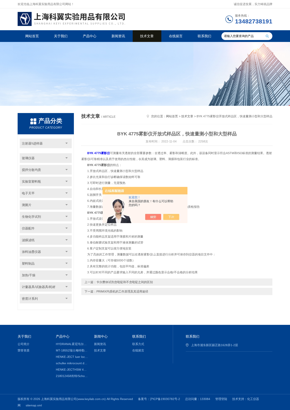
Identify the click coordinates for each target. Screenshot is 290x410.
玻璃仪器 (28, 158)
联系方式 (138, 344)
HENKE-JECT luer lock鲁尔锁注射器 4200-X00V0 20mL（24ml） (72, 356)
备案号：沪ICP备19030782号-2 (159, 399)
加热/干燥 (28, 275)
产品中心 (89, 36)
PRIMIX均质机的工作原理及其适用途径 (122, 291)
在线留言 (176, 36)
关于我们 (61, 36)
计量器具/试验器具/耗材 (38, 287)
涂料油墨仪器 (31, 252)
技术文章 (147, 36)
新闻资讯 (118, 36)
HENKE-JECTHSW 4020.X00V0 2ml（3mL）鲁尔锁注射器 (72, 369)
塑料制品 (28, 263)
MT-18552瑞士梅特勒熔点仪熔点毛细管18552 (72, 350)
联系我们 (204, 36)
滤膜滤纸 (28, 240)
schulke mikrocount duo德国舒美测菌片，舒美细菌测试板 (72, 363)
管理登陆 (221, 399)
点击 (66, 143)
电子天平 (28, 193)
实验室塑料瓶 (31, 181)
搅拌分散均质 (31, 170)
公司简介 (24, 344)
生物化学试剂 (31, 216)
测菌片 (26, 205)
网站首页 (32, 36)
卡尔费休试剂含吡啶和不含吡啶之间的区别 (124, 282)
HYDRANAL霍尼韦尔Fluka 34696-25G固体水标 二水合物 (72, 344)
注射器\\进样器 (32, 143)
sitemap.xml (34, 405)
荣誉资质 (24, 350)
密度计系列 (30, 298)
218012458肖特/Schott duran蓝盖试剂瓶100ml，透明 (72, 376)
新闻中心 (101, 336)
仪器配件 (28, 228)
